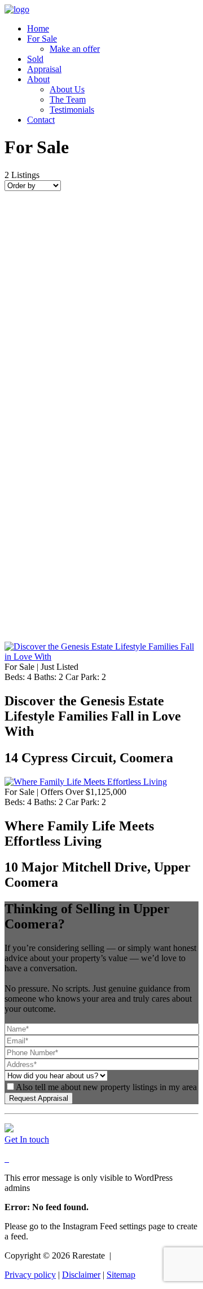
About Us (67, 89)
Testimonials (72, 109)
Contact (41, 120)
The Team (68, 99)
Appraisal (44, 69)
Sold (35, 59)
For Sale (42, 38)
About (38, 79)
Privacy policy (30, 1274)
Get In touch (27, 1139)
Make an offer (75, 49)
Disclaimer (81, 1274)
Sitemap (121, 1274)
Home (38, 28)
